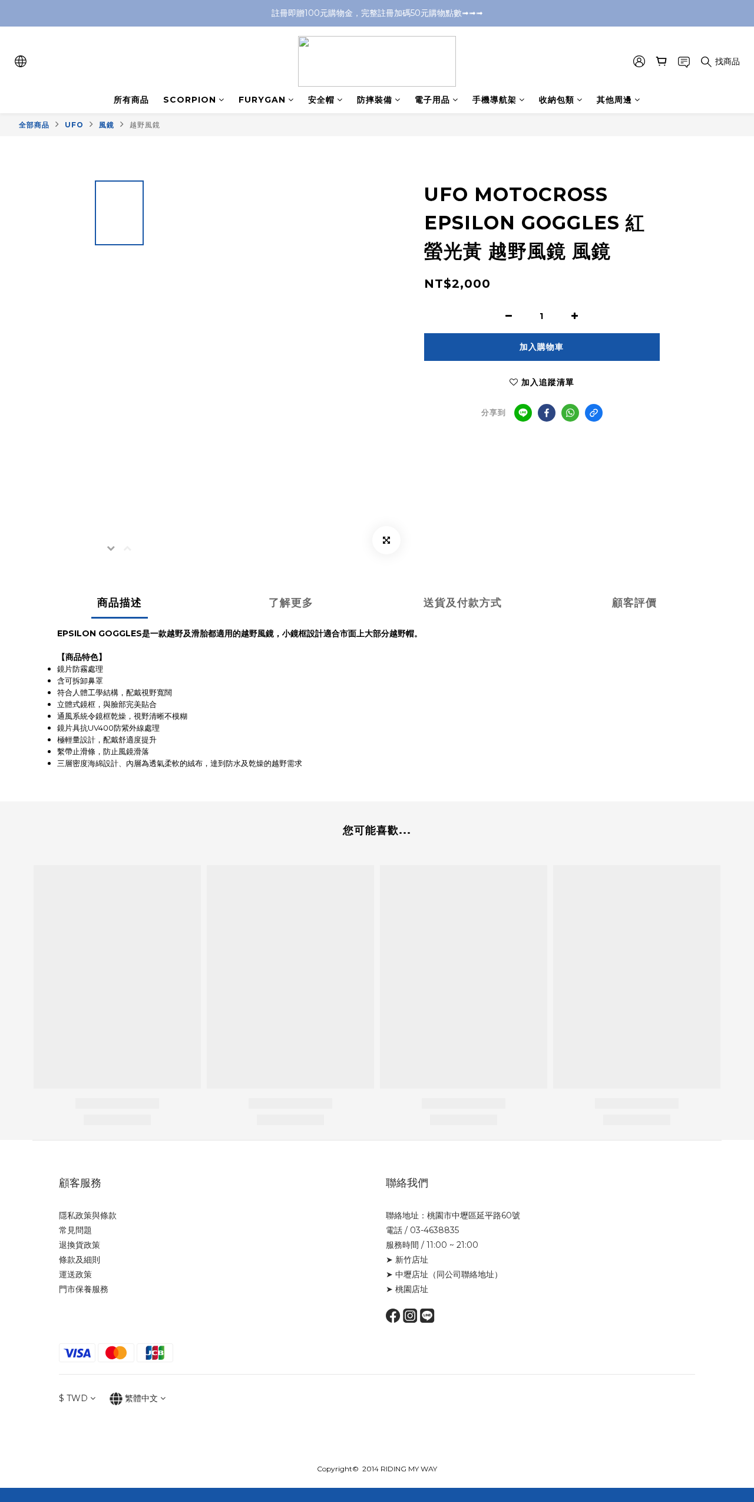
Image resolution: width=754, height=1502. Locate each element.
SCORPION (189, 99)
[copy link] (594, 413)
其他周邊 (614, 99)
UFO (74, 124)
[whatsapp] (570, 413)
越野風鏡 (145, 124)
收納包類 (556, 99)
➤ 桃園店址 (407, 1289)
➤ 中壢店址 (407, 1274)
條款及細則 (79, 1259)
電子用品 (432, 99)
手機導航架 (494, 99)
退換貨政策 (79, 1245)
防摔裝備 (374, 99)
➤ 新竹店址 (407, 1259)
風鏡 (106, 124)
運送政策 (75, 1274)
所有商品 (131, 99)
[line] (523, 413)
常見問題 (75, 1230)
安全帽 (321, 99)
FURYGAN (262, 99)
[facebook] (546, 413)
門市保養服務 (83, 1289)
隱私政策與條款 (88, 1215)
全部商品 (34, 124)
